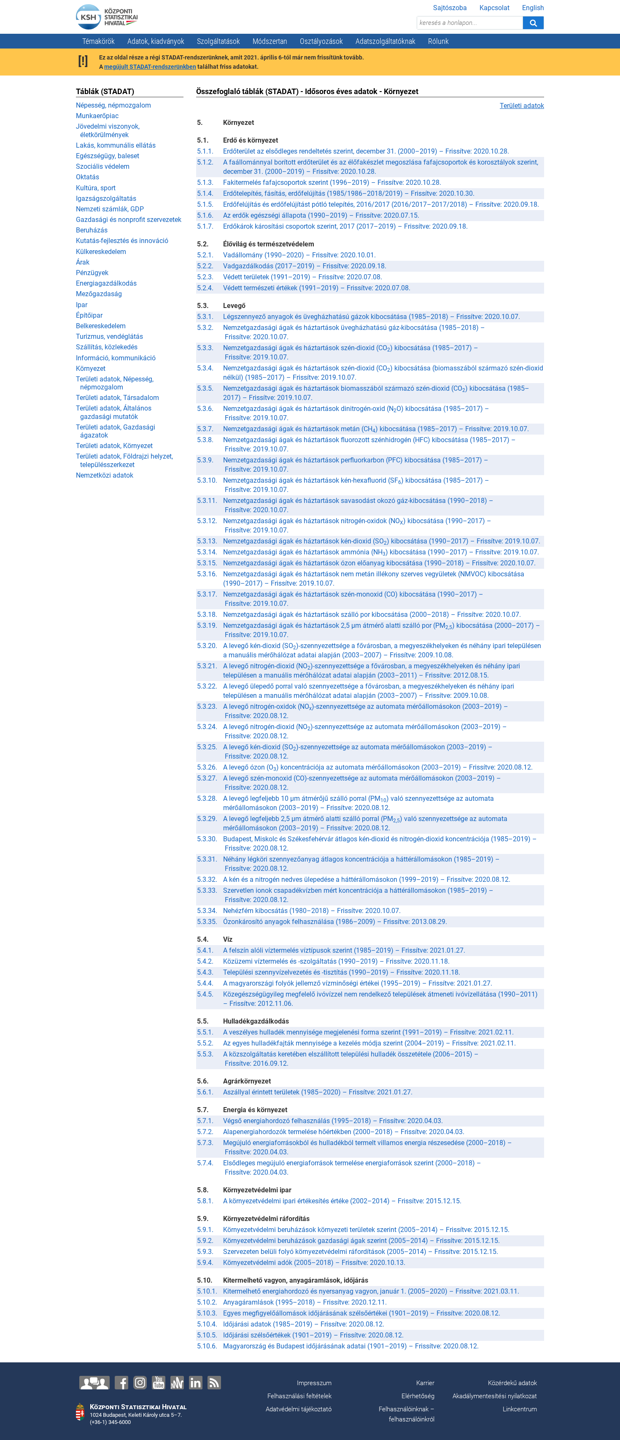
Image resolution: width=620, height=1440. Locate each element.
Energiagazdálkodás (106, 283)
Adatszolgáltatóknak (385, 41)
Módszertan (270, 41)
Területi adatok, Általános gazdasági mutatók (113, 412)
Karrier (425, 1383)
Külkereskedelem (101, 252)
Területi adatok (522, 106)
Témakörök (98, 41)
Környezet (90, 369)
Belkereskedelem (101, 326)
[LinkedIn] (195, 1382)
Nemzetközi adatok (104, 475)
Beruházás (92, 230)
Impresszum (314, 1383)
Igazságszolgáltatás (106, 199)
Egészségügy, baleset (107, 156)
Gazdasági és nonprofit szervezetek (128, 220)
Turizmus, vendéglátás (109, 336)
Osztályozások (321, 41)
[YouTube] (158, 1382)
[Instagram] (140, 1382)
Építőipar (89, 315)
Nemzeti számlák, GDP (110, 209)
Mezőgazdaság (99, 294)
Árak (82, 262)
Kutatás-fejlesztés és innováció (122, 241)
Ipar (81, 305)
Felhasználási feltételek (299, 1396)
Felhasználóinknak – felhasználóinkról (406, 1414)
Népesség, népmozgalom (113, 105)
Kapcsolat (494, 8)
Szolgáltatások (218, 41)
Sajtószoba (450, 8)
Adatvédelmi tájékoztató (299, 1409)
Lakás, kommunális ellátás (116, 145)
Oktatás (87, 177)
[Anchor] (177, 1382)
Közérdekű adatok (512, 1383)
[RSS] (214, 1382)
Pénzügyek (92, 273)
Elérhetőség (418, 1396)
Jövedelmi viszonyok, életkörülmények (108, 130)
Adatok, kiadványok (155, 41)
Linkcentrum (520, 1409)
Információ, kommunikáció (116, 358)
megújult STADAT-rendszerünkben (150, 66)
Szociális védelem (102, 166)
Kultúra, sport (96, 188)
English (533, 8)
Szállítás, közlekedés (106, 347)
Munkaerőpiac (97, 116)
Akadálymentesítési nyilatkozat (495, 1396)
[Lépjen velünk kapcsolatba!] (94, 1382)
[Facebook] (121, 1382)
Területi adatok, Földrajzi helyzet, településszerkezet (124, 460)
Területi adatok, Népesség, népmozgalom (115, 383)
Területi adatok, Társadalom (117, 398)
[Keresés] (533, 22)
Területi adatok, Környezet (114, 446)
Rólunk (438, 41)
